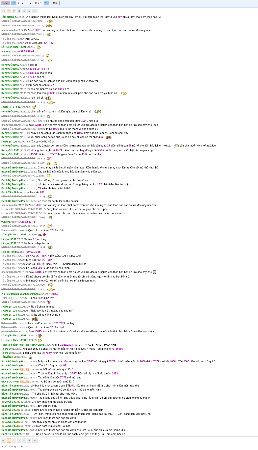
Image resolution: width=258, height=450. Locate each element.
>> (46, 3)
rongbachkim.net (20, 446)
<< (13, 3)
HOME (5, 3)
